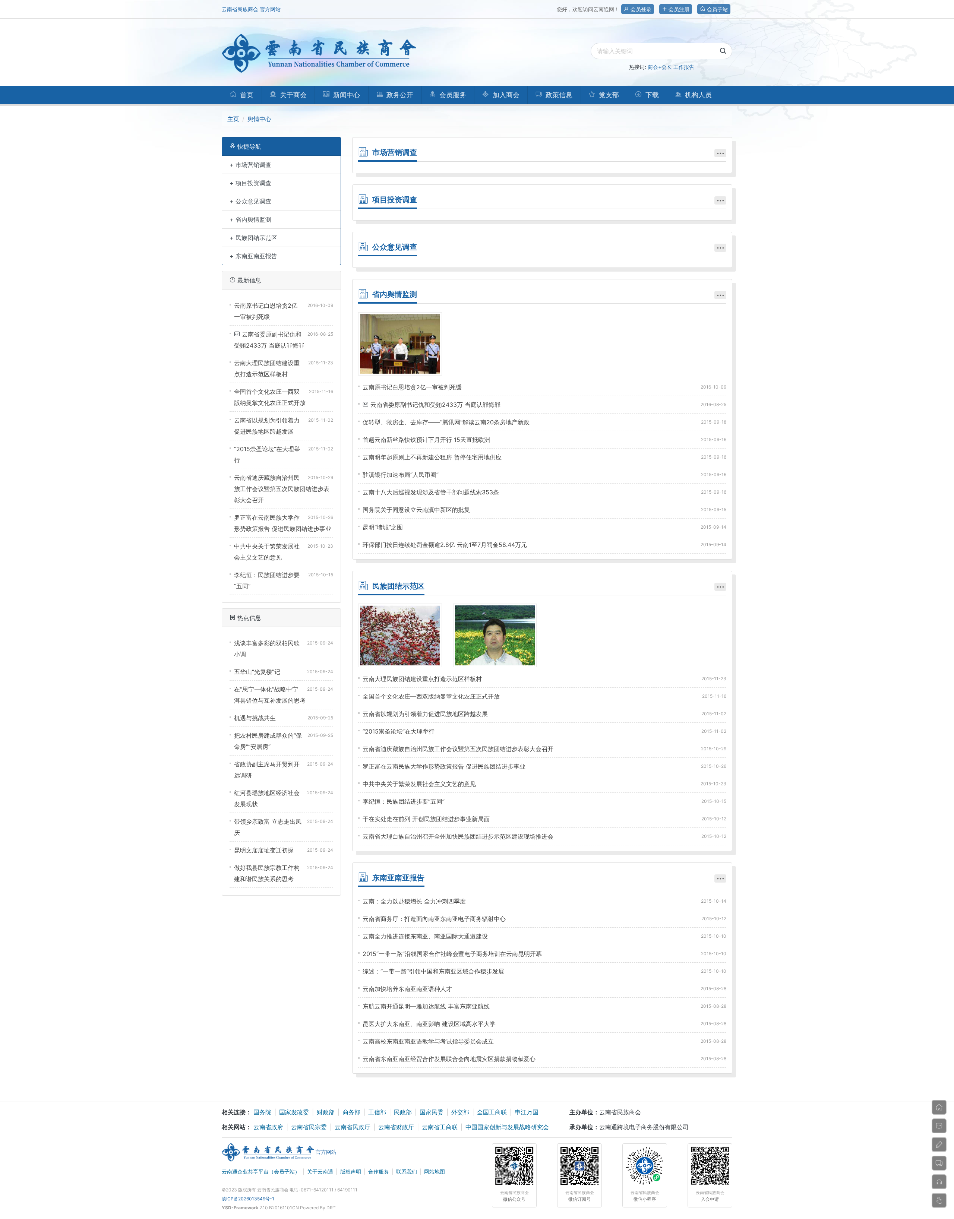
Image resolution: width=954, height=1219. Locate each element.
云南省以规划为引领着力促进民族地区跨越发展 (425, 714)
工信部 (377, 1112)
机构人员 (697, 95)
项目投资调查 (394, 199)
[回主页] (939, 1107)
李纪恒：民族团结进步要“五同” (404, 801)
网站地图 (434, 1171)
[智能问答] (939, 1200)
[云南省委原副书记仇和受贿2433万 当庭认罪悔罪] (400, 344)
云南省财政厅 (396, 1127)
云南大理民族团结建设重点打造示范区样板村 (422, 679)
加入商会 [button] (505, 95)
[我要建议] (939, 1144)
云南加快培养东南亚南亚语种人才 (407, 988)
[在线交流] (939, 1163)
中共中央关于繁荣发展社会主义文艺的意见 (419, 784)
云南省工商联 (440, 1127)
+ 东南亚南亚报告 (253, 256)
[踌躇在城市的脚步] (495, 635)
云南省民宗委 (309, 1127)
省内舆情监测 (394, 294)
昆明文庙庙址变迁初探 (264, 850)
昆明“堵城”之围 (383, 527)
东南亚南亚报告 (398, 877)
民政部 (403, 1112)
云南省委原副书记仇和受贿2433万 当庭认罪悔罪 (435, 404)
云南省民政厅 (352, 1127)
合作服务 (378, 1171)
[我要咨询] (939, 1125)
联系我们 (406, 1171)
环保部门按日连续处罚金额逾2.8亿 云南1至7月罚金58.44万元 (445, 544)
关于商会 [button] (292, 95)
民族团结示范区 (398, 586)
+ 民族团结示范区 (253, 237)
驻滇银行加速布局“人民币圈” (401, 474)
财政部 (326, 1112)
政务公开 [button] (399, 95)
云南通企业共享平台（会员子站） (261, 1171)
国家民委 (431, 1112)
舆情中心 (259, 119)
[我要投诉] (939, 1181)
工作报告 (683, 67)
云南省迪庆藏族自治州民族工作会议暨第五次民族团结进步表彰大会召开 (281, 489)
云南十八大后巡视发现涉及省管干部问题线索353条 (431, 492)
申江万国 (526, 1112)
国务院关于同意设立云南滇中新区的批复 (416, 509)
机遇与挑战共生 (255, 718)
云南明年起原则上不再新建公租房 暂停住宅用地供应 (432, 457)
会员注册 (678, 9)
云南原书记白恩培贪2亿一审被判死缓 (412, 387)
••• (720, 153)
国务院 (262, 1112)
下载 (651, 95)
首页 (245, 95)
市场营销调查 (394, 152)
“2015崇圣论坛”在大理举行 (399, 731)
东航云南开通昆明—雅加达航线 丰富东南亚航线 (426, 1006)
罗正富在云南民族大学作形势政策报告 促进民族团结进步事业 (444, 766)
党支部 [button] (608, 95)
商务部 (351, 1112)
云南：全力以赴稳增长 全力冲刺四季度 (414, 901)
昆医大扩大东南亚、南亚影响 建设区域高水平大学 (429, 1024)
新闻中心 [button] (345, 95)
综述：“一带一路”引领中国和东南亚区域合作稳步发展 (433, 971)
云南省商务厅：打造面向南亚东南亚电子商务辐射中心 (434, 918)
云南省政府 (268, 1127)
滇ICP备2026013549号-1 (248, 1198)
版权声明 (350, 1171)
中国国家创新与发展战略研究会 (507, 1127)
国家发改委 (294, 1112)
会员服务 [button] (451, 95)
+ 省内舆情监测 (250, 219)
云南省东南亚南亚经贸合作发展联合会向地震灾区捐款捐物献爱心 (449, 1059)
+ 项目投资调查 (250, 183)
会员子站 (716, 9)
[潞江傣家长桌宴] (400, 635)
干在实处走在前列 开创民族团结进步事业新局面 (426, 819)
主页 (233, 119)
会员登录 (640, 9)
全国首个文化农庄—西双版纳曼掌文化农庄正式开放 (431, 696)
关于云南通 (320, 1171)
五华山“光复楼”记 (257, 671)
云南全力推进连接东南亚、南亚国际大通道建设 (425, 936)
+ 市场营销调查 (250, 164)
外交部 (460, 1112)
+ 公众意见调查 (250, 201)
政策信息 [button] (558, 95)
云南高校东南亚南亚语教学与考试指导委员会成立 (428, 1041)
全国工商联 (492, 1112)
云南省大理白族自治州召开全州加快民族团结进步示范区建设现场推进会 (458, 836)
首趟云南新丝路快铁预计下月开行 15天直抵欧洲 (426, 439)
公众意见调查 (394, 247)
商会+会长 (660, 67)
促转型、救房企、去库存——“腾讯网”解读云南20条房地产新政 (446, 422)
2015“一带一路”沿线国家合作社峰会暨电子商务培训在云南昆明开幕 (452, 953)
